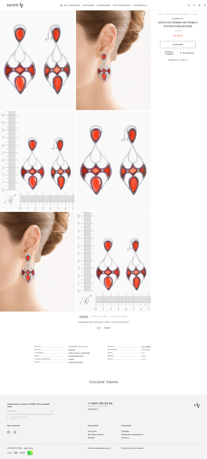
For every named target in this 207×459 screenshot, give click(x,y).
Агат (98, 328)
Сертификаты (140, 5)
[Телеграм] (15, 432)
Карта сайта (28, 448)
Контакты (125, 438)
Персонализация (122, 5)
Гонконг (71, 359)
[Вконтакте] (8, 432)
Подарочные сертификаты (132, 435)
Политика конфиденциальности (99, 448)
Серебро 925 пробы (75, 362)
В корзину (178, 45)
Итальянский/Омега (75, 356)
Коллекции (88, 5)
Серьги (71, 353)
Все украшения (72, 5)
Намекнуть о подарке (169, 53)
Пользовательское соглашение (132, 448)
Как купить (92, 431)
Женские (71, 350)
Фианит (107, 328)
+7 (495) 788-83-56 (100, 403)
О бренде (125, 431)
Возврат (91, 438)
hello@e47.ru (93, 409)
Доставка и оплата (96, 435)
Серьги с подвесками (82, 353)
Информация (103, 5)
